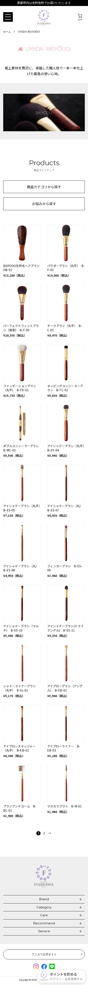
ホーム (7, 32)
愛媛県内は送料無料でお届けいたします (44, 3)
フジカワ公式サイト (44, 954)
